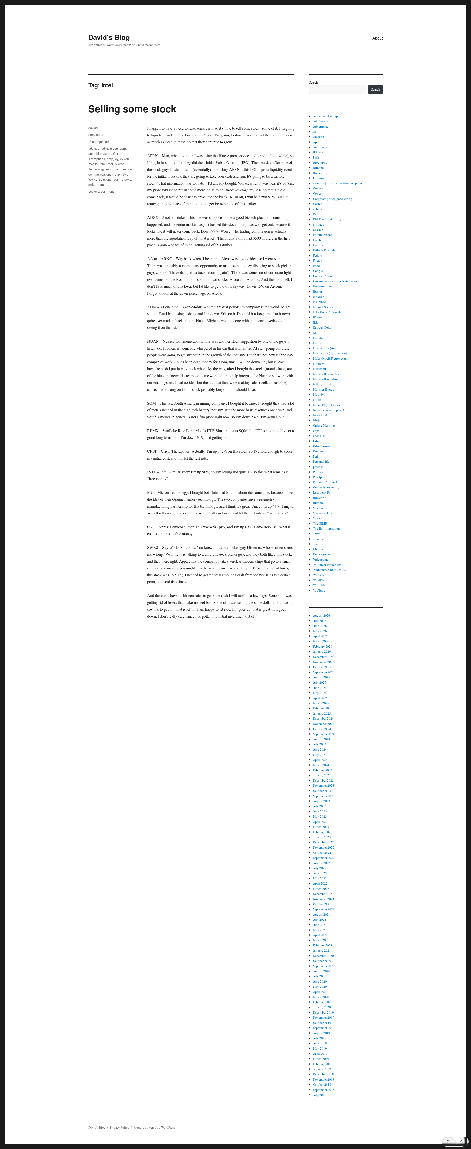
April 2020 (320, 991)
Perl (315, 456)
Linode (318, 338)
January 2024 (322, 775)
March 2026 (321, 641)
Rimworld (319, 497)
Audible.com (321, 147)
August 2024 (321, 739)
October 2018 (322, 1084)
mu (108, 169)
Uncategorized (98, 141)
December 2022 (323, 842)
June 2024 (320, 749)
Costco (317, 204)
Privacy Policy (119, 1127)
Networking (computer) (328, 410)
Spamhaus (320, 508)
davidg (93, 127)
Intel (110, 164)
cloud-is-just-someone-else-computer (337, 183)
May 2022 (320, 878)
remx (117, 174)
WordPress (320, 580)
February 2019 (322, 1064)
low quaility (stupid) (326, 348)
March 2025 (321, 703)
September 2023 (324, 796)
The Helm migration (326, 528)
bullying (319, 178)
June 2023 (320, 811)
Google (318, 271)
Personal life (321, 461)
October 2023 (322, 790)
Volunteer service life (327, 564)
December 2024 (323, 718)
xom (101, 184)
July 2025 (319, 682)
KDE (316, 332)
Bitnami (318, 167)
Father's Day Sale (324, 250)
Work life (319, 585)
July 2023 (319, 806)
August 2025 (321, 677)
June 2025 (320, 687)
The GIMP (320, 523)
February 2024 (322, 770)
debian (317, 209)
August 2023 (321, 801)
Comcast (319, 188)
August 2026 (321, 615)
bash (316, 157)
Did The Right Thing (327, 219)
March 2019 (321, 1058)
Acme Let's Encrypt (326, 116)
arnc (91, 153)
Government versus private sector (335, 281)
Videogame (320, 559)
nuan (116, 169)
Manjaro (318, 363)
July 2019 (319, 1038)
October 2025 (322, 667)
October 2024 (322, 729)
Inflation (318, 296)
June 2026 (320, 625)
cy (116, 158)
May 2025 (320, 692)
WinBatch (320, 575)
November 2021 (323, 899)
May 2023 (320, 816)
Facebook (319, 240)
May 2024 (320, 754)
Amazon (318, 137)
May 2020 (320, 986)
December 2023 (323, 780)
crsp (110, 158)
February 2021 (322, 945)
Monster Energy (323, 389)
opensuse (319, 435)
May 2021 (320, 930)
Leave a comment (101, 191)
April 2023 (320, 821)
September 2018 (324, 1089)
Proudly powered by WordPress (154, 1127)
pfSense (318, 466)
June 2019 (320, 1043)
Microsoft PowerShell (327, 374)
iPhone (317, 317)
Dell (316, 214)
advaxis (93, 148)
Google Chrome (323, 276)
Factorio (318, 245)
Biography (320, 162)
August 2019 (321, 1033)
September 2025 (324, 672)
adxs (104, 148)
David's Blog (109, 37)
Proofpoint (320, 477)
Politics (318, 472)
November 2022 (323, 847)
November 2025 (323, 662)
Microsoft (319, 368)
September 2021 (324, 909)
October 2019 (322, 1022)
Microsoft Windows (326, 379)
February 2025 (322, 708)
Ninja (316, 420)
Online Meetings (324, 425)
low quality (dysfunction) (330, 353)
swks (92, 184)
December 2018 (323, 1074)
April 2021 (320, 935)
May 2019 (320, 1048)
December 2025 (323, 656)
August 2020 (321, 971)
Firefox (317, 260)
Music (317, 399)
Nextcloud (320, 415)
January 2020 (322, 1007)
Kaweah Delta (322, 327)
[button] (455, 1142)
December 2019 (323, 1012)
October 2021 (322, 904)
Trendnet (319, 539)
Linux (317, 343)
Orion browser (322, 446)
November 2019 (323, 1017)
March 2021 (321, 940)
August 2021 (321, 914)
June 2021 (320, 924)
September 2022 (324, 857)
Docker (318, 229)
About (377, 38)
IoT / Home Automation (328, 312)
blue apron (103, 153)
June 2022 (320, 873)
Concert (318, 193)
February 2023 (322, 832)
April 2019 (320, 1053)
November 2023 (323, 785)
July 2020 (319, 976)
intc (102, 164)
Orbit (316, 441)
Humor (317, 291)
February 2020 (322, 1002)
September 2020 (324, 966)
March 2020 (321, 997)
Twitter (317, 544)
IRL (315, 322)
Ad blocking (321, 121)
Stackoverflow (322, 513)
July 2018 (319, 1095)
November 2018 (323, 1079)
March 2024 (321, 765)
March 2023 (321, 827)
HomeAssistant (323, 286)
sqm (117, 179)
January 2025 (322, 713)
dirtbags (318, 224)
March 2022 (321, 888)
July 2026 (319, 620)
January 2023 (322, 837)
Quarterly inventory (326, 487)
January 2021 (322, 950)
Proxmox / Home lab (326, 482)
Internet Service (323, 307)
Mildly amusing (323, 384)
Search (313, 82)
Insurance (319, 301)
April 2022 (320, 883)
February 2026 (322, 646)
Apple (317, 142)
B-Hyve (318, 152)
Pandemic (319, 451)
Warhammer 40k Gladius (329, 570)
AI (314, 131)
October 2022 (322, 852)
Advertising (321, 126)
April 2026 (320, 636)
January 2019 (322, 1069)
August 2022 (321, 863)
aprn (123, 148)
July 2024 (319, 744)
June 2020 (320, 981)
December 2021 (323, 894)
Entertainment (322, 234)
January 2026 (322, 651)
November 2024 (323, 723)
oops (316, 430)
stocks (126, 179)
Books (317, 173)
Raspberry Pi (321, 492)
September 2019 (324, 1028)
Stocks (317, 518)
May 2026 (320, 631)
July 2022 (319, 868)
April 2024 (320, 759)
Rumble (318, 502)
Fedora (317, 255)
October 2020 (322, 961)
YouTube (319, 590)
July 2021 (319, 919)
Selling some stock (132, 108)
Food (316, 265)
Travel (317, 533)
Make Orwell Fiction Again (331, 358)
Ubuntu (318, 549)
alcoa (114, 148)
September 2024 (324, 734)
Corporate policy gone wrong (332, 198)
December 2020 (323, 955)
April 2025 (320, 698)
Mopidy (318, 394)
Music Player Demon (327, 405)
